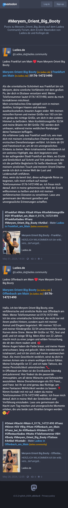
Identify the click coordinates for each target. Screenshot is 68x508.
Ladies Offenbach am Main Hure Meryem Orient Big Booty (34, 362)
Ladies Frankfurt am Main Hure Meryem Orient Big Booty (34, 144)
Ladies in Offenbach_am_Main (26, 442)
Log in (47, 4)
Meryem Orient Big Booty (26, 72)
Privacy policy (48, 496)
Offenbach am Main (23, 293)
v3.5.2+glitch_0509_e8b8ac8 (26, 496)
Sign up (60, 4)
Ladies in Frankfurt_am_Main (34, 224)
